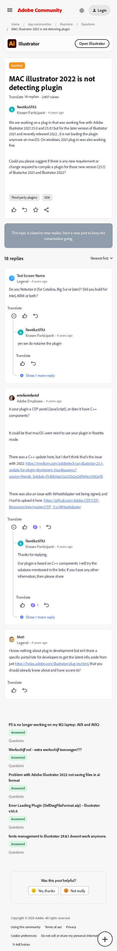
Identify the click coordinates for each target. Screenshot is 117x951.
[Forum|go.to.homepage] (39, 10)
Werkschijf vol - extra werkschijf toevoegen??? (45, 749)
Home (15, 24)
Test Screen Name (31, 275)
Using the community (26, 927)
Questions (88, 24)
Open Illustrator (92, 43)
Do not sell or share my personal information (71, 936)
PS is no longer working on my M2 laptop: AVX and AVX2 (54, 724)
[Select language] (82, 10)
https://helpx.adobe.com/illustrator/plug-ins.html (51, 663)
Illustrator (66, 24)
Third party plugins (24, 197)
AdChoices (23, 944)
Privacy (71, 927)
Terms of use (53, 927)
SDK (47, 197)
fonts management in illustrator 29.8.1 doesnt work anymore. (57, 836)
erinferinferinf (28, 395)
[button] (10, 12)
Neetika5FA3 (26, 106)
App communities (39, 24)
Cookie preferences (24, 936)
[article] (58, 296)
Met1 (20, 637)
